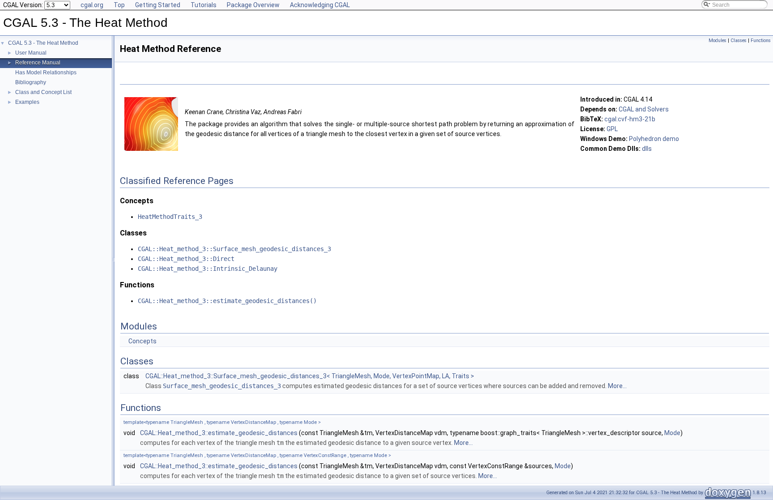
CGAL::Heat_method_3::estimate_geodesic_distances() (227, 300)
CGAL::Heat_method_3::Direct (186, 258)
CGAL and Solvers (644, 109)
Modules (717, 40)
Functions (761, 40)
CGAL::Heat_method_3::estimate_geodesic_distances (218, 432)
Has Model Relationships (45, 72)
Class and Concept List (43, 92)
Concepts (142, 341)
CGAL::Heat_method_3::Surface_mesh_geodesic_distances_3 (234, 248)
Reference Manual (37, 63)
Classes (739, 40)
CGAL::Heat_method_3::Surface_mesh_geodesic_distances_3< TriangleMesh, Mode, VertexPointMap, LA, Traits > (309, 376)
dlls (647, 148)
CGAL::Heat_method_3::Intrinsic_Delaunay (207, 268)
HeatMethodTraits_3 (170, 216)
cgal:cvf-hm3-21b (629, 119)
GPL (612, 128)
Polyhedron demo (654, 138)
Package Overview (253, 5)
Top (119, 5)
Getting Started (157, 5)
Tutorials (204, 5)
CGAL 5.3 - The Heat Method (43, 43)
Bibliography (30, 82)
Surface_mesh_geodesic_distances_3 (222, 385)
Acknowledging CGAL (320, 5)
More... (617, 385)
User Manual (31, 53)
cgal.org (92, 5)
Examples (27, 102)
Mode (672, 432)
